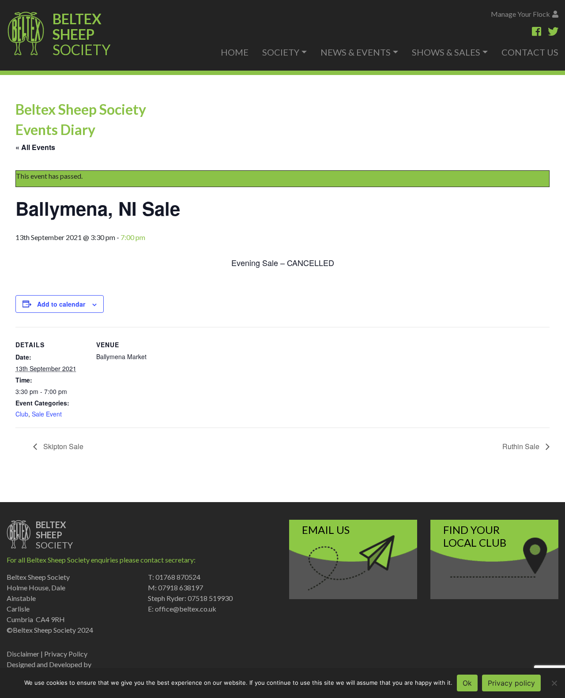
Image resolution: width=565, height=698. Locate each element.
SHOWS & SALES (446, 52)
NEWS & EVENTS (355, 52)
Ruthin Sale (521, 446)
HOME (235, 52)
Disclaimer (23, 653)
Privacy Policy (65, 653)
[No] (554, 683)
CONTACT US (529, 52)
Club (21, 413)
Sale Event (47, 413)
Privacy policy (511, 683)
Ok (467, 683)
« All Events (35, 147)
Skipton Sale (62, 446)
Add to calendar (61, 304)
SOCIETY (280, 52)
